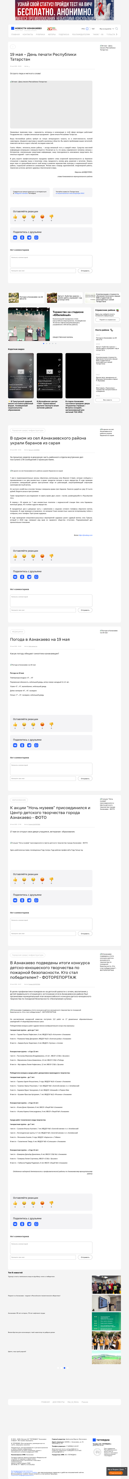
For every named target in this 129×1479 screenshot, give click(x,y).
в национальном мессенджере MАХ (70, 193)
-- (13, 47)
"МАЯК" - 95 (98, 34)
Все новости (107, 400)
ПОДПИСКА (64, 34)
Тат (93, 29)
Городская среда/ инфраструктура (27, 430)
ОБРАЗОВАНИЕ (19, 800)
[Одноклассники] (22, 237)
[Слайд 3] (49, 343)
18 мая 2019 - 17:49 (15, 824)
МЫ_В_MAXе (73, 1402)
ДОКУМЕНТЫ (58, 1402)
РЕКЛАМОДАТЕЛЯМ (81, 34)
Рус (83, 29)
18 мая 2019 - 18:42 (15, 646)
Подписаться (115, 1473)
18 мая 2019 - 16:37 (15, 984)
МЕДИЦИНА (17, 631)
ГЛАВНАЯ (15, 34)
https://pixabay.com (85, 535)
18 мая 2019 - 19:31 (15, 450)
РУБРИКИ (40, 34)
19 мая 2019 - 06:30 (15, 66)
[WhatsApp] (36, 237)
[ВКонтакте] (15, 237)
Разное (85, 1402)
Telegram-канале (21, 193)
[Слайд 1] (43, 343)
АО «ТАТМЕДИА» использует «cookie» (24, 1472)
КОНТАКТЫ (28, 34)
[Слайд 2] (46, 343)
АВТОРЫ (52, 34)
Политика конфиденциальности (22, 1475)
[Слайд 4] (52, 343)
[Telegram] (29, 237)
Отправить (85, 271)
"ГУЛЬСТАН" (111, 34)
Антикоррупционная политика (22, 1471)
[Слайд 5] (55, 343)
